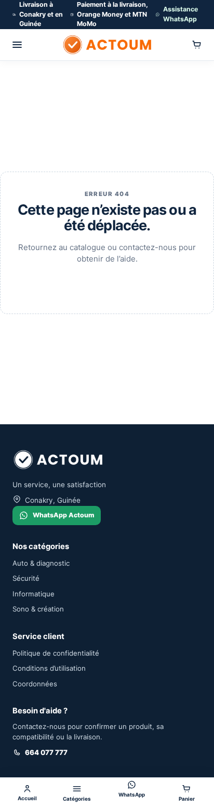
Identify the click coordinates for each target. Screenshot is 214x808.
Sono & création (38, 609)
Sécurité (25, 578)
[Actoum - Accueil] (107, 45)
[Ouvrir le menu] (17, 45)
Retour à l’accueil (107, 284)
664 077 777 (46, 752)
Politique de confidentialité (55, 653)
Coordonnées (34, 684)
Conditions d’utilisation (49, 668)
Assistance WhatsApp (180, 14)
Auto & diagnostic (41, 563)
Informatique (33, 594)
